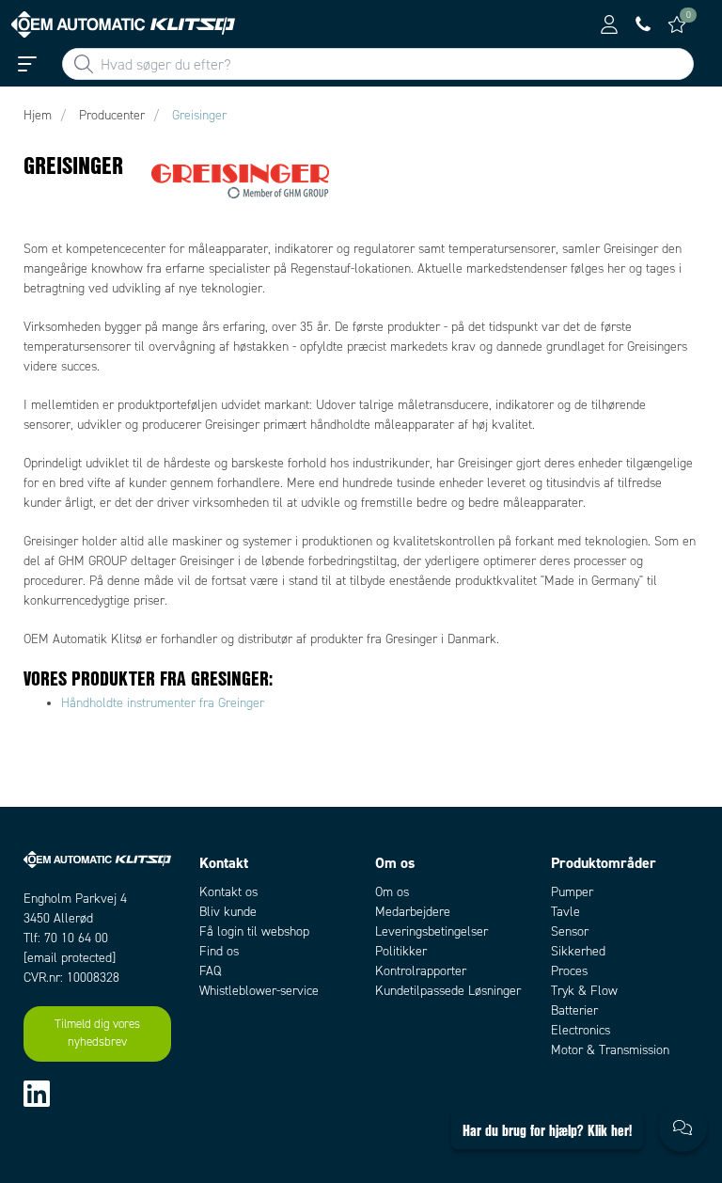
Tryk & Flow (584, 991)
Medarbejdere (412, 912)
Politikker (401, 951)
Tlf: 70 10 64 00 (66, 938)
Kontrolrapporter (420, 971)
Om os (392, 892)
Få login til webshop (254, 931)
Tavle (565, 912)
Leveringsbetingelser (431, 931)
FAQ (210, 971)
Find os (219, 951)
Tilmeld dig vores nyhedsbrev (97, 1033)
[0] (676, 24)
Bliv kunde (228, 912)
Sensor (570, 931)
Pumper (572, 892)
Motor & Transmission (610, 1050)
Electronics (580, 1030)
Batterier (574, 1010)
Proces (569, 971)
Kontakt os (228, 892)
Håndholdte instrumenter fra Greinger (162, 703)
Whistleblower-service (259, 991)
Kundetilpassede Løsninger (448, 991)
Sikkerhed (578, 951)
